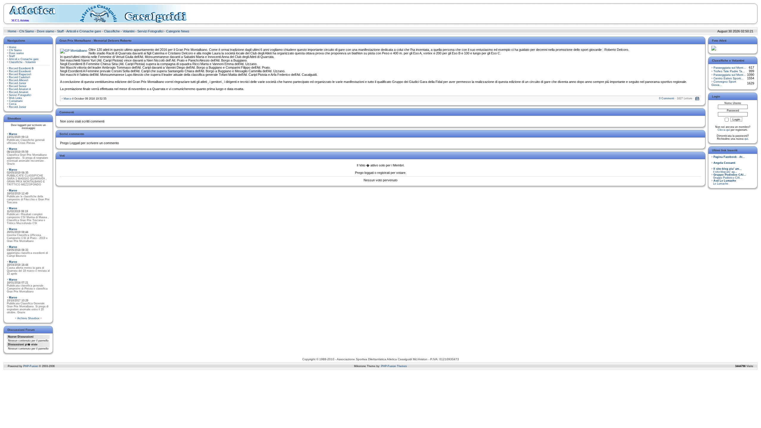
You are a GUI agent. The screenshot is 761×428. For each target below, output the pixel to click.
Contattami (16, 101)
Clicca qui (724, 129)
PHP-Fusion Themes (394, 366)
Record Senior (17, 86)
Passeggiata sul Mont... (729, 67)
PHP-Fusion (30, 366)
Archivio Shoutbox (28, 318)
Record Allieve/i (18, 80)
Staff (60, 31)
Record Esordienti (20, 71)
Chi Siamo (26, 31)
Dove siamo (45, 31)
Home (12, 31)
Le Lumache (723, 182)
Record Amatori (18, 92)
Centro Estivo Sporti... (728, 78)
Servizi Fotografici (150, 31)
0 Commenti (666, 98)
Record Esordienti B (21, 68)
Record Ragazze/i (20, 74)
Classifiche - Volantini (119, 31)
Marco (13, 134)
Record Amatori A (20, 89)
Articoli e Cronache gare (83, 31)
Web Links (15, 98)
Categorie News (177, 31)
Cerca (12, 104)
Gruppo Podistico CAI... (728, 176)
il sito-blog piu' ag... (726, 170)
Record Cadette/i (19, 77)
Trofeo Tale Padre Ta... (729, 71)
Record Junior (17, 83)
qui (746, 138)
